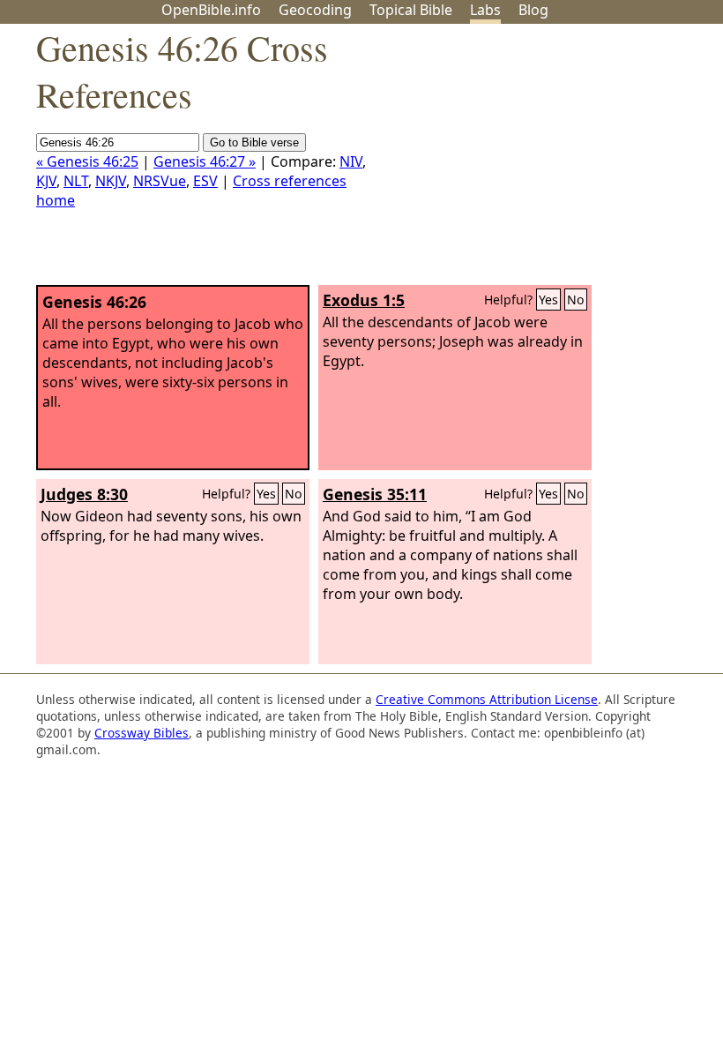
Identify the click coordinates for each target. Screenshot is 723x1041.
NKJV (110, 181)
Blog (533, 9)
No (576, 299)
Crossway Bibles (141, 732)
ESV (205, 181)
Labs (485, 9)
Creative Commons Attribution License (487, 699)
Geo (315, 9)
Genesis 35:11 (375, 494)
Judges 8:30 (84, 494)
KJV (46, 181)
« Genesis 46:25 (87, 161)
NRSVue (159, 181)
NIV (350, 161)
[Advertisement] (545, 161)
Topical (410, 9)
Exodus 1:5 (364, 300)
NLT (75, 181)
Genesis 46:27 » (204, 161)
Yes (548, 299)
